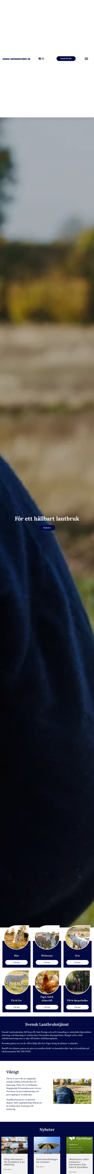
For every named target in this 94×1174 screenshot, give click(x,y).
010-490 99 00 (23, 1051)
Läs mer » (8, 1169)
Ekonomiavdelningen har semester (47, 1160)
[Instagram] (43, 58)
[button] (86, 58)
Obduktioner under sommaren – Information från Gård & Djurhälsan (79, 1163)
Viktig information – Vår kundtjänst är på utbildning (14, 1162)
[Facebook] (40, 58)
